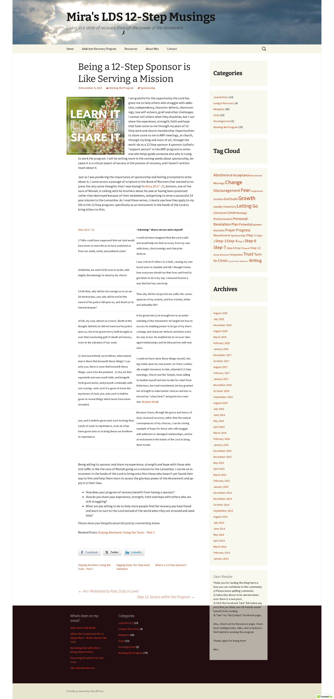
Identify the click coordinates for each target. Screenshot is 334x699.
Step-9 (239, 248)
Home (70, 49)
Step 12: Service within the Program (166, 596)
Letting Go (247, 206)
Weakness (244, 261)
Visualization (233, 261)
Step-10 (246, 248)
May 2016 (218, 421)
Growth (247, 198)
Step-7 (219, 247)
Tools (216, 115)
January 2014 (220, 558)
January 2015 (220, 486)
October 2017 (221, 361)
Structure (224, 254)
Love (231, 212)
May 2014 (218, 534)
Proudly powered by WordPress (85, 691)
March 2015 (219, 474)
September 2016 (223, 397)
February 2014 (221, 552)
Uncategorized (222, 121)
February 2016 (221, 439)
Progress (243, 230)
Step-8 (230, 248)
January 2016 (220, 445)
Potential (245, 224)
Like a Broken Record (82, 668)
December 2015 (222, 451)
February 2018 (221, 343)
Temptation (236, 254)
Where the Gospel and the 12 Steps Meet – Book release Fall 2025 (88, 638)
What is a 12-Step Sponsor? (171, 565)
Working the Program (121, 88)
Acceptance (241, 175)
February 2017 (221, 373)
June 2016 (219, 415)
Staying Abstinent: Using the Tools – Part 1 (126, 532)
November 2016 (222, 385)
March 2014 (219, 546)
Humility (218, 206)
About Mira (152, 49)
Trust (248, 254)
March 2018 (219, 337)
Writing (255, 260)
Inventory (229, 206)
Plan (234, 224)
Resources (130, 49)
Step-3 (220, 240)
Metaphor (219, 109)
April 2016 (219, 427)
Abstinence (223, 175)
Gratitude (231, 199)
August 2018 (220, 331)
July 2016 (218, 409)
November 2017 (222, 355)
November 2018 (222, 325)
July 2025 (218, 319)
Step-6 (250, 240)
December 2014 (222, 492)
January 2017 (220, 379)
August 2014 (220, 516)
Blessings (219, 183)
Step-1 (251, 235)
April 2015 (219, 469)
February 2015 (221, 480)
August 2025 (220, 313)
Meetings (241, 213)
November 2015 (222, 457)
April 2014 (219, 540)
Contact (172, 49)
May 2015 (218, 463)
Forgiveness (257, 190)
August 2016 (220, 403)
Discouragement (226, 190)
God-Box (218, 199)
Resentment (221, 235)
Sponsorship (148, 88)
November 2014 (222, 498)
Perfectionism (223, 219)
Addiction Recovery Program (99, 49)
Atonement (256, 175)
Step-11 (255, 248)
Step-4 (232, 241)
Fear (245, 190)
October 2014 (221, 504)
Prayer (230, 230)
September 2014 (223, 510)
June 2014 (219, 528)
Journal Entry (220, 97)
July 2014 (218, 522)
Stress (216, 254)
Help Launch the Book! (83, 627)
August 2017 (220, 367)
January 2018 (220, 349)
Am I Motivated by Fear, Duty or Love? (108, 591)
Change (233, 182)
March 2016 (219, 433)
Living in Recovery (223, 103)
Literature (220, 213)
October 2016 (221, 391)
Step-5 (241, 241)
